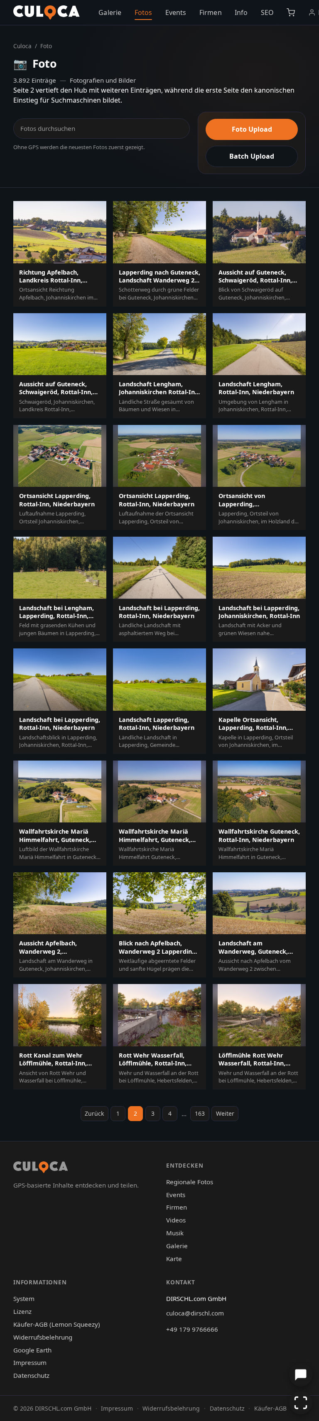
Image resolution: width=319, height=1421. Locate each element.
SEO (267, 12)
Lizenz (22, 1311)
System (23, 1298)
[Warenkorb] (291, 12)
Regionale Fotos (189, 1182)
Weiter (225, 1113)
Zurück (94, 1113)
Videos (176, 1220)
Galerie (109, 12)
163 (200, 1113)
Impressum (30, 1362)
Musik (175, 1233)
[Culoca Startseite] (46, 12)
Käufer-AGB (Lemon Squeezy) (56, 1324)
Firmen (210, 12)
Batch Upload (251, 156)
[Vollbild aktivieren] (300, 1402)
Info (241, 12)
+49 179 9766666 (192, 1329)
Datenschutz (31, 1375)
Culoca (22, 46)
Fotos (143, 12)
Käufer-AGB (270, 1408)
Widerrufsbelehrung (42, 1337)
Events (175, 12)
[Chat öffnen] (300, 1375)
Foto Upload (252, 129)
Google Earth (32, 1350)
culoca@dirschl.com (195, 1313)
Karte (174, 1258)
